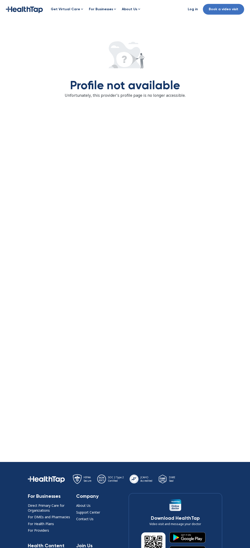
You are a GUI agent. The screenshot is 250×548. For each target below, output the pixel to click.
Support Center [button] (88, 512)
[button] (24, 9)
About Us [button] (83, 505)
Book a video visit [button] (223, 9)
